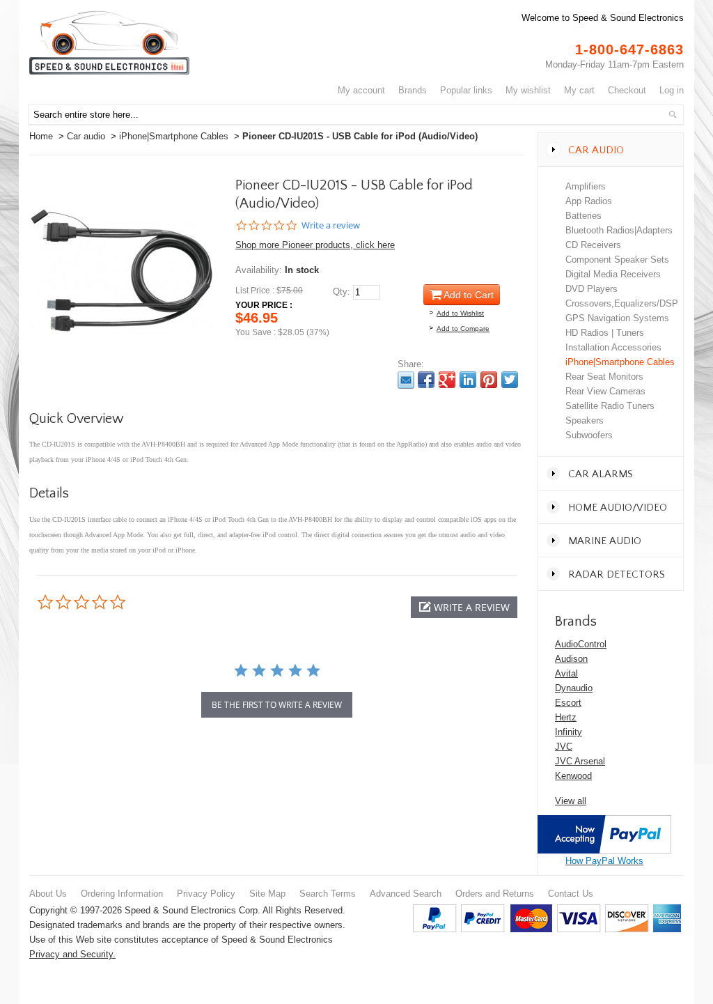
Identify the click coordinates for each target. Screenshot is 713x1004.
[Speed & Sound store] (109, 42)
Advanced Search (405, 893)
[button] (464, 607)
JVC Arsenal (580, 761)
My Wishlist (528, 90)
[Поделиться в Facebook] (426, 379)
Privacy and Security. (72, 954)
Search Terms (327, 893)
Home (41, 136)
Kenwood (573, 776)
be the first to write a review (277, 705)
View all (570, 801)
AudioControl (580, 644)
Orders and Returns (494, 893)
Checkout (627, 90)
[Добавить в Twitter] (509, 379)
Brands (412, 90)
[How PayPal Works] (604, 822)
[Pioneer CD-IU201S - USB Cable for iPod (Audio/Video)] (121, 185)
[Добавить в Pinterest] (488, 379)
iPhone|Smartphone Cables (173, 136)
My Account (361, 90)
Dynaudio (574, 688)
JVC (563, 746)
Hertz (566, 717)
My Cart (579, 90)
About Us (48, 893)
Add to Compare (463, 328)
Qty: (341, 291)
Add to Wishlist (460, 313)
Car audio (86, 136)
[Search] (673, 114)
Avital (566, 673)
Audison (571, 659)
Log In (671, 90)
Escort (568, 702)
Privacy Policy (206, 893)
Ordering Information (122, 893)
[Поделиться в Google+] (447, 379)
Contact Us (570, 893)
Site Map (267, 893)
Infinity (568, 732)
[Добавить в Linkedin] (468, 379)
